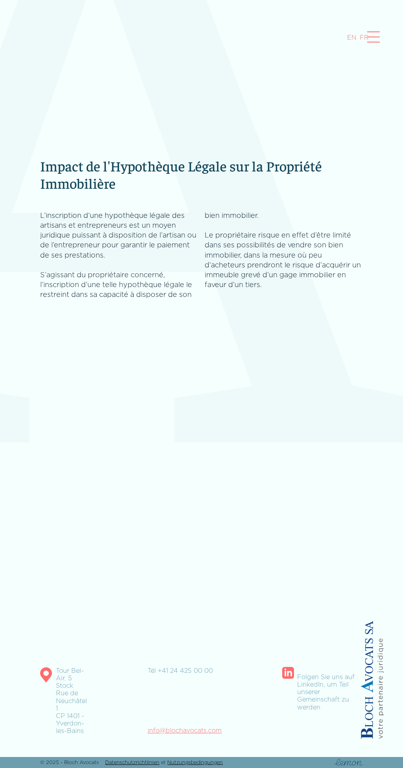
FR (364, 37)
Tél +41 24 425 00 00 (180, 670)
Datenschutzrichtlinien (132, 762)
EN (352, 37)
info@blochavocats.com (185, 730)
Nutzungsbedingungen (195, 762)
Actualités (16, 36)
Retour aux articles (40, 631)
